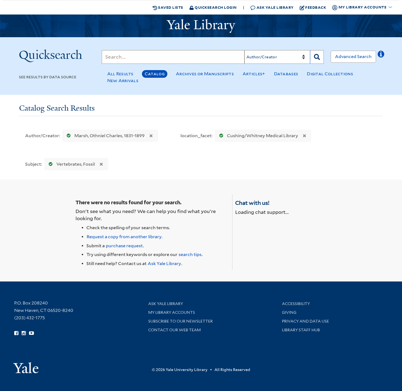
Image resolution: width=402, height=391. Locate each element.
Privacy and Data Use (305, 321)
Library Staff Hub (301, 330)
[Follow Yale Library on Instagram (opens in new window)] (24, 333)
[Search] (317, 57)
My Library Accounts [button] (362, 7)
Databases (286, 73)
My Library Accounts (171, 312)
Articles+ (254, 73)
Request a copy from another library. (124, 236)
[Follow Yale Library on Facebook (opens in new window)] (16, 333)
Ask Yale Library (274, 7)
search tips (190, 254)
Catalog (155, 73)
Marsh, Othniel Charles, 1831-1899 (109, 135)
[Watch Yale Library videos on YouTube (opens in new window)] (31, 333)
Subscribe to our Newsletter (180, 321)
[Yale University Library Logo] (201, 26)
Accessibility (296, 303)
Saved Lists (170, 7)
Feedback (315, 7)
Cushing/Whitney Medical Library (262, 135)
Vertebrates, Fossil (76, 164)
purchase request (124, 245)
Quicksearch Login (215, 7)
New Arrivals (123, 80)
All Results (120, 73)
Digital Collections (330, 73)
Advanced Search (353, 56)
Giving (289, 312)
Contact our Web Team (174, 330)
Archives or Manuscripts (205, 73)
